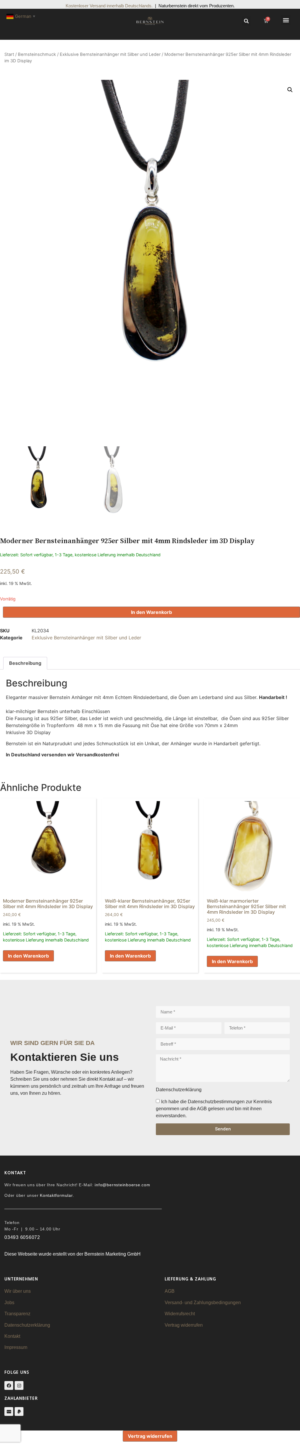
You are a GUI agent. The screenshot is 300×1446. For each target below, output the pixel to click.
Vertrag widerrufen (184, 1325)
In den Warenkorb (151, 612)
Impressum (15, 1347)
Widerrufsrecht (180, 1313)
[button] (246, 21)
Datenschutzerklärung (27, 1325)
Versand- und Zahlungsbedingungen (203, 1302)
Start (9, 54)
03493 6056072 (22, 1237)
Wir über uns (17, 1291)
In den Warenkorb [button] (28, 956)
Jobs (9, 1302)
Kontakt (12, 1336)
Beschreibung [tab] (25, 663)
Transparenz (17, 1313)
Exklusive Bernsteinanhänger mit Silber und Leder (110, 54)
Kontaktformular (56, 1195)
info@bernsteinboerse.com (122, 1184)
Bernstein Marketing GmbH (112, 1254)
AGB (170, 1291)
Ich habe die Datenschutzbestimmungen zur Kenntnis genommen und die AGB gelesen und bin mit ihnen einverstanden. (214, 1108)
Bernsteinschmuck (37, 54)
